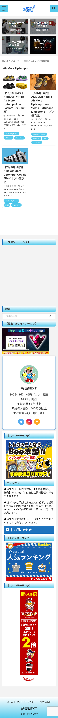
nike (19, 125)
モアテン (8, 195)
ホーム (10, 702)
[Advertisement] (29, 276)
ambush (7, 122)
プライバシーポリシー (26, 702)
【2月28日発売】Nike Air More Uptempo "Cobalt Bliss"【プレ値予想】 (15, 175)
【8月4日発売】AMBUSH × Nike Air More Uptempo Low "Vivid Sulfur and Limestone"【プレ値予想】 (42, 104)
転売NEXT (29, 709)
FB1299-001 (18, 122)
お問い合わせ (45, 702)
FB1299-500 (9, 125)
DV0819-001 (15, 192)
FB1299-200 (46, 125)
